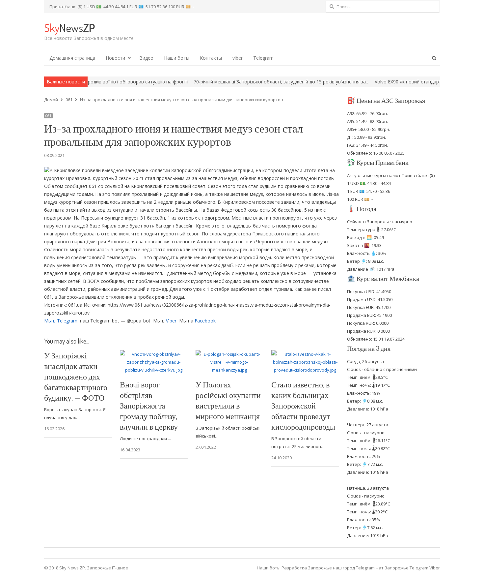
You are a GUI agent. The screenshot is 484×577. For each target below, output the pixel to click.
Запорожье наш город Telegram (341, 568)
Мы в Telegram (60, 321)
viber (237, 58)
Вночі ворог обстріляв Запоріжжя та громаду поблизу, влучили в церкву (149, 405)
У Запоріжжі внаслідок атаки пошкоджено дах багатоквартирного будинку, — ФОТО (75, 376)
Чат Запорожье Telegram (402, 568)
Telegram (263, 58)
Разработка (295, 568)
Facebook (205, 321)
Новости (115, 58)
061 (48, 115)
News (69, 27)
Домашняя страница (72, 58)
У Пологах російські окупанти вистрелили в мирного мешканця (228, 400)
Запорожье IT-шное (107, 568)
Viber (171, 321)
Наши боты (176, 58)
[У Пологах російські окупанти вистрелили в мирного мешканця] (229, 354)
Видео (146, 58)
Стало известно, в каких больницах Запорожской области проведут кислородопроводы (303, 405)
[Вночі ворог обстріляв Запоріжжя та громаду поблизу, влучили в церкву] (154, 354)
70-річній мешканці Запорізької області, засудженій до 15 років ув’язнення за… (259, 81)
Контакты (211, 58)
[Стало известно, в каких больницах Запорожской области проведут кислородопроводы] (305, 354)
